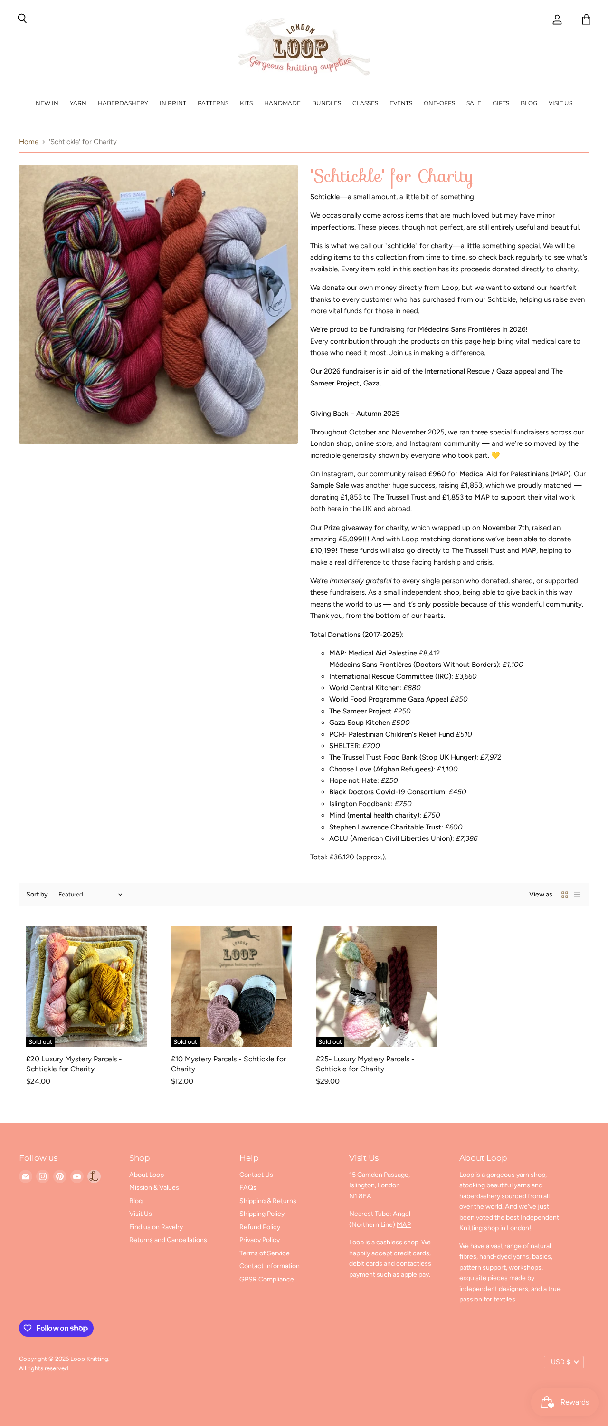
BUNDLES (326, 102)
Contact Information (269, 1266)
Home (28, 142)
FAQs (247, 1188)
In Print (173, 102)
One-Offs (439, 102)
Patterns (213, 102)
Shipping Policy (262, 1214)
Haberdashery (123, 102)
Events (401, 102)
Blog (529, 102)
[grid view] (565, 894)
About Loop (146, 1175)
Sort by (37, 894)
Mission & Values (154, 1188)
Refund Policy (259, 1227)
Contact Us (256, 1175)
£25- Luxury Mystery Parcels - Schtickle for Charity (365, 1063)
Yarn (78, 102)
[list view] (577, 894)
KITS (246, 102)
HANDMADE (282, 102)
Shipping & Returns (267, 1201)
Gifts (501, 102)
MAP (404, 1225)
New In (47, 102)
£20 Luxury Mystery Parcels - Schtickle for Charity (74, 1063)
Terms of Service (264, 1253)
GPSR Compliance (266, 1279)
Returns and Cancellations (168, 1240)
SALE (473, 102)
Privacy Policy (259, 1240)
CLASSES (365, 102)
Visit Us (560, 102)
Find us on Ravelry (156, 1227)
